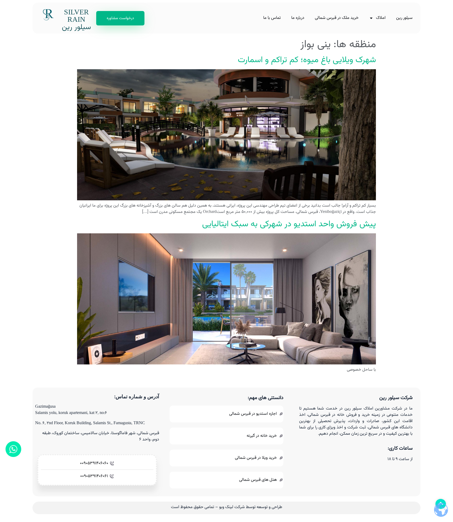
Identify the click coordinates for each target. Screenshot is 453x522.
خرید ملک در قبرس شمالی (337, 18)
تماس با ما (272, 18)
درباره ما (297, 18)
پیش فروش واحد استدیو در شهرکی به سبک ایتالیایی (289, 224)
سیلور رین (404, 18)
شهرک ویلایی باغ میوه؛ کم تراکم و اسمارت (307, 60)
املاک (381, 18)
